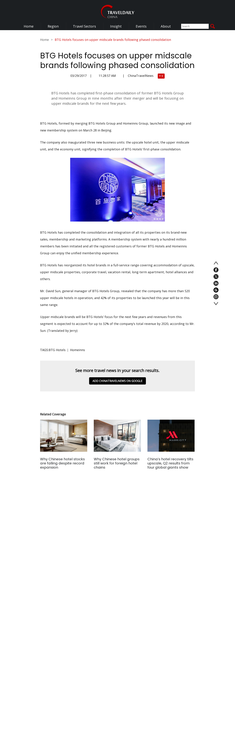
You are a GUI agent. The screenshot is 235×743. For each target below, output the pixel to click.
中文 (161, 76)
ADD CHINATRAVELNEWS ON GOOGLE (117, 381)
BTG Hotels (57, 350)
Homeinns (77, 350)
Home (29, 26)
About (166, 26)
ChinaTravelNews (140, 76)
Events (141, 26)
